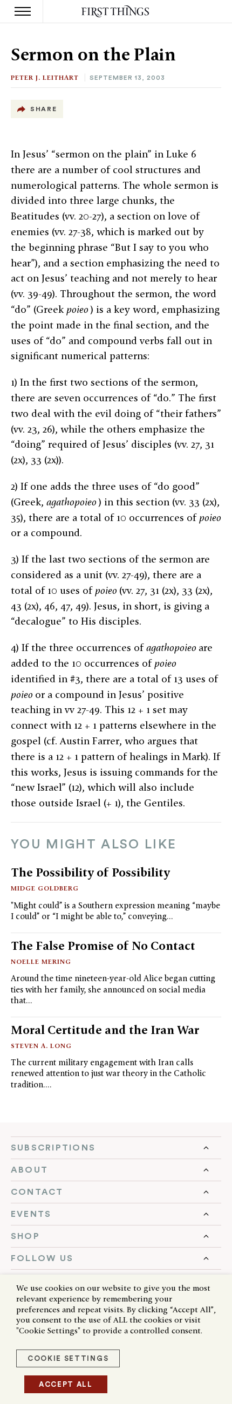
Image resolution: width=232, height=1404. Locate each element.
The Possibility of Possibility (90, 872)
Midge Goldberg (45, 888)
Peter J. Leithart (45, 77)
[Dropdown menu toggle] (116, 1148)
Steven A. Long (41, 1046)
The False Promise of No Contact (103, 945)
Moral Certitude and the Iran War (105, 1029)
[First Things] (116, 11)
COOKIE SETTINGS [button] (68, 1358)
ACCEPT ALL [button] (66, 1384)
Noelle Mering (41, 961)
